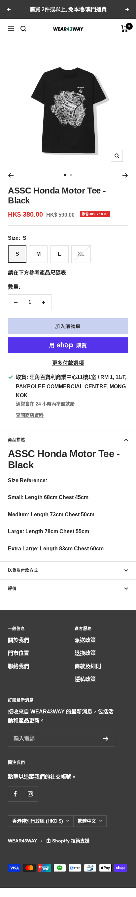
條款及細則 (88, 666)
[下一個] (125, 175)
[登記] (106, 738)
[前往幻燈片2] (71, 175)
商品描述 (16, 440)
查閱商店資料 (30, 415)
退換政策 (85, 653)
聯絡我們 (18, 666)
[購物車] (124, 28)
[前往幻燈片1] (65, 175)
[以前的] (11, 175)
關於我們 (18, 640)
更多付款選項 (68, 363)
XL (81, 254)
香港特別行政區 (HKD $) (37, 821)
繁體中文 (87, 821)
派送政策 (85, 640)
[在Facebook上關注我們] (15, 794)
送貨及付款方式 (23, 570)
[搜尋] (23, 29)
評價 (12, 588)
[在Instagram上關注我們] (30, 794)
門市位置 (18, 653)
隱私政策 (85, 679)
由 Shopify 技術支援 (67, 840)
